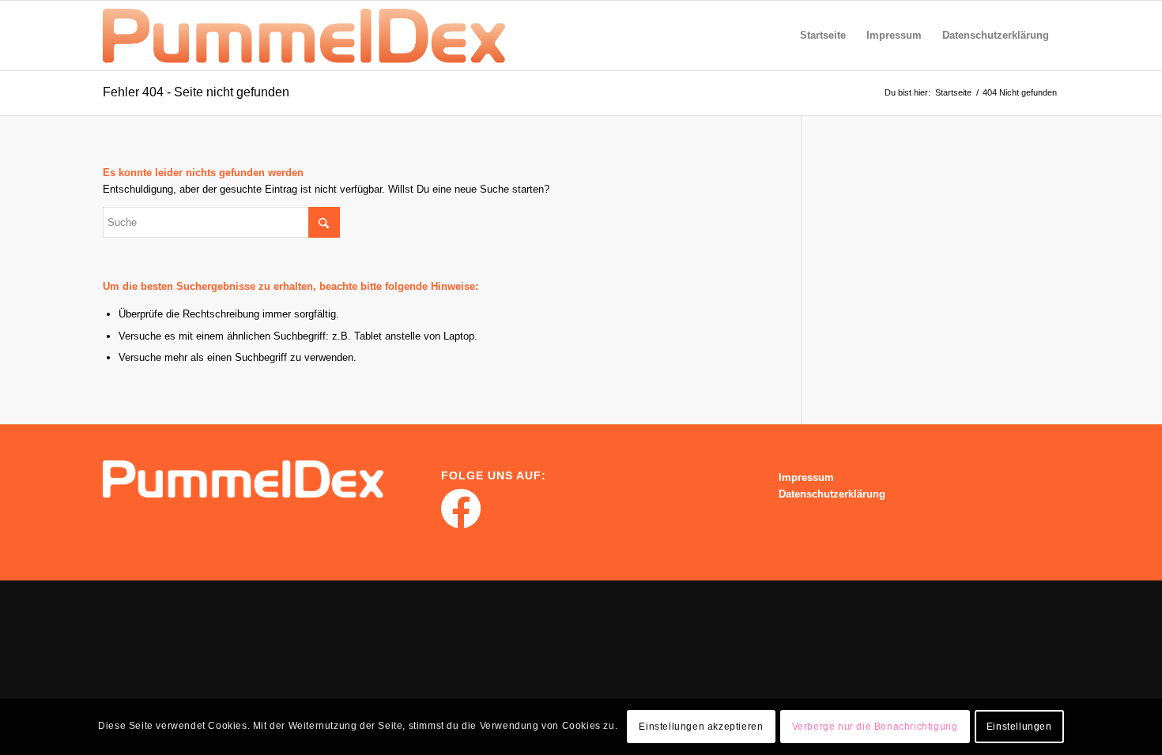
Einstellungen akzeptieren (701, 727)
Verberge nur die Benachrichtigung (875, 727)
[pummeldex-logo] (304, 35)
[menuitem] (823, 35)
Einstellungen (1019, 727)
